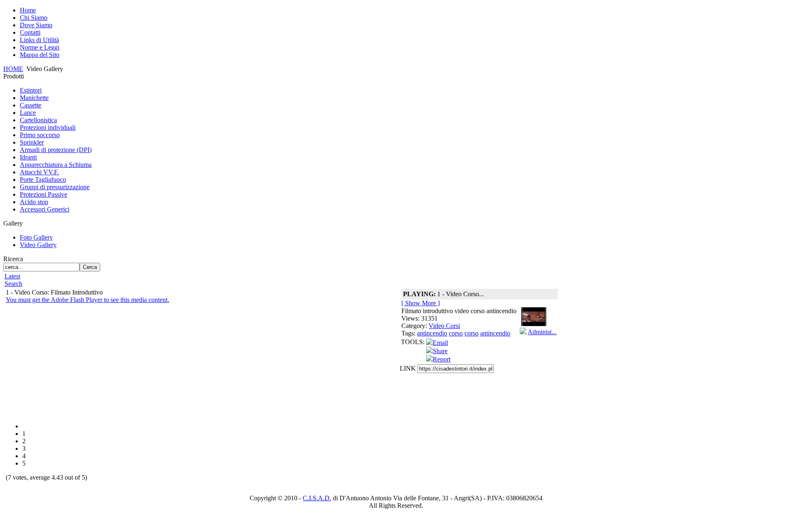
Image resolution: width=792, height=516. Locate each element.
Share (440, 350)
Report (441, 359)
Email (440, 342)
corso (456, 333)
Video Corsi (444, 325)
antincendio (432, 333)
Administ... (542, 331)
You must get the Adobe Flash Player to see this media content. (87, 299)
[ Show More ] (420, 303)
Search (13, 283)
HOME (13, 68)
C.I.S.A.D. (317, 498)
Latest (12, 276)
